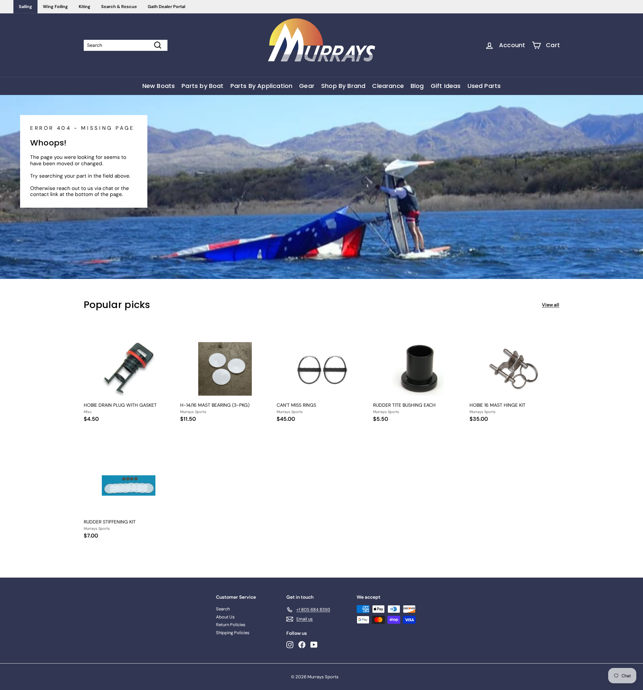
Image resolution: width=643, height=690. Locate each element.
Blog (417, 86)
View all (550, 305)
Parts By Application (261, 86)
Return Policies (230, 624)
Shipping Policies (232, 632)
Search (223, 609)
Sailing (25, 6)
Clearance (388, 86)
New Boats (158, 86)
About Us (225, 617)
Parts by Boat (202, 86)
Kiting (84, 6)
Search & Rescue (119, 6)
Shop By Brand (343, 86)
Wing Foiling (55, 6)
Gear (306, 86)
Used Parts (484, 86)
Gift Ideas (446, 86)
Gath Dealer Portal (166, 6)
